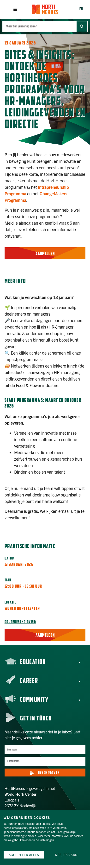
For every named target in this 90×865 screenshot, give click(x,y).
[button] (15, 9)
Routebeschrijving (20, 622)
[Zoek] (82, 26)
